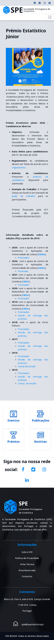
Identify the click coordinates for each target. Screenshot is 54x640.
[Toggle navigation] (50, 17)
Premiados (23, 257)
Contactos (27, 576)
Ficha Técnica (27, 564)
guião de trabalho (23, 195)
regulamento (19, 167)
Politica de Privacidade (27, 558)
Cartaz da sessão (27, 366)
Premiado (23, 271)
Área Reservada (27, 570)
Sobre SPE (27, 551)
